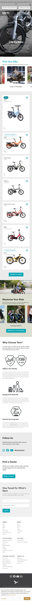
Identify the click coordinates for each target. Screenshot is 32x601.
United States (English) (9, 7)
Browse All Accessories (16, 330)
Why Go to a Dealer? (22, 542)
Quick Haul (5, 530)
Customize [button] (3, 598)
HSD (3, 525)
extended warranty (14, 423)
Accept (27, 598)
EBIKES (4, 522)
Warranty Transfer (6, 563)
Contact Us (5, 568)
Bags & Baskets (6, 545)
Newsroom (20, 558)
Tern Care (4, 558)
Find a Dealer (20, 540)
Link (18, 527)
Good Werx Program (22, 560)
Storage (4, 548)
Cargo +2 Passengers (16, 86)
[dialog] (16, 595)
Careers (19, 563)
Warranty (4, 565)
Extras (3, 552)
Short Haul (19, 530)
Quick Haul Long (6, 532)
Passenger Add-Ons (16, 325)
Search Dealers (9, 476)
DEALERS (20, 538)
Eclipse (19, 525)
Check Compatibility (7, 566)
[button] (28, 13)
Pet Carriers (5, 542)
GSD (3, 524)
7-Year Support (13, 425)
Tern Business (20, 561)
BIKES (19, 522)
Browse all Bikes (16, 274)
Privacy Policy (12, 594)
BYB (18, 524)
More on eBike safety (9, 378)
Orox (3, 529)
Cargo (4, 543)
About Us (20, 556)
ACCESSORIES (7, 538)
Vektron (4, 534)
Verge (18, 532)
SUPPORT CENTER (8, 556)
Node (18, 529)
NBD (3, 527)
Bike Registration (6, 561)
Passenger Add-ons (7, 540)
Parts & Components (7, 550)
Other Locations (24, 7)
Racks (3, 547)
